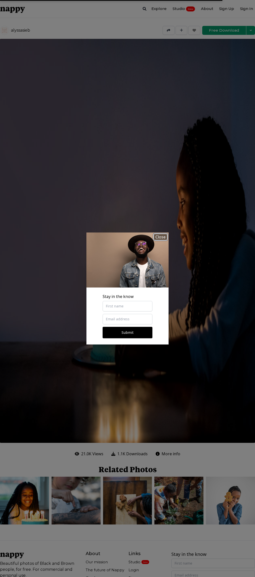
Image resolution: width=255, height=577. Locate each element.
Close (160, 237)
